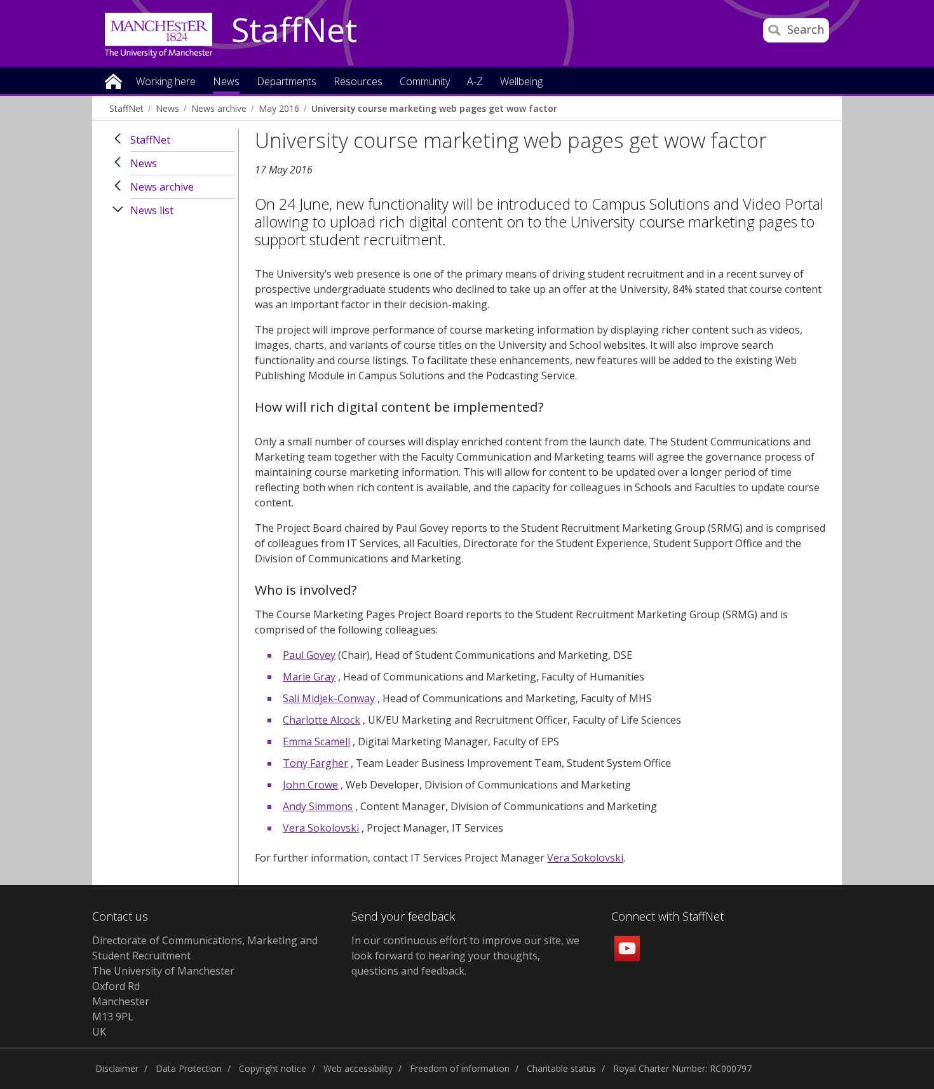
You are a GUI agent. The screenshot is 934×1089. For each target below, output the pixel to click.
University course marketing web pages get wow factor (434, 108)
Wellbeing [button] (521, 82)
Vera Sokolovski (321, 828)
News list (151, 210)
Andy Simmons (318, 806)
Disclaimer (117, 1068)
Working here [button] (166, 82)
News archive (219, 108)
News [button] (226, 82)
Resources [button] (358, 82)
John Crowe (310, 785)
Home (113, 80)
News (167, 108)
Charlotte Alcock (321, 720)
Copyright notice (272, 1068)
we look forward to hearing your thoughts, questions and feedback (465, 955)
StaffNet (294, 30)
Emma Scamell (316, 741)
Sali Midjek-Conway (329, 698)
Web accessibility (358, 1068)
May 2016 (279, 108)
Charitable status (561, 1068)
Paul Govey (309, 655)
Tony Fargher (315, 763)
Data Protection (189, 1068)
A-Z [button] (475, 82)
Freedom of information (460, 1068)
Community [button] (425, 82)
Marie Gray (309, 677)
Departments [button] (286, 82)
